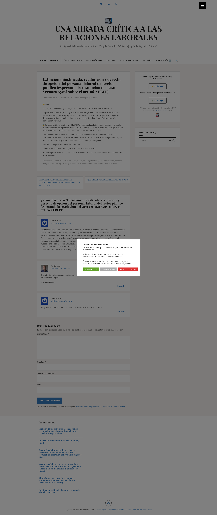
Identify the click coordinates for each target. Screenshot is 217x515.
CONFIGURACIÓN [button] (108, 269)
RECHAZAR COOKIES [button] (128, 269)
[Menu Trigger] (202, 5)
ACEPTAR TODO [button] (91, 269)
